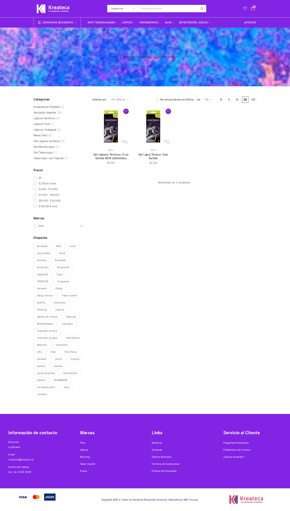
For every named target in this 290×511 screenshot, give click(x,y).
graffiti (41, 302)
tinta (66, 387)
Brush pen (43, 267)
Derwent (42, 288)
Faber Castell (69, 295)
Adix (61, 226)
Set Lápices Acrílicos (49, 141)
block (62, 253)
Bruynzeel (63, 267)
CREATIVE (43, 281)
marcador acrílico (47, 330)
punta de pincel (46, 373)
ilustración (60, 302)
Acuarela (42, 246)
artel (72, 246)
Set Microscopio (46, 146)
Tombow (42, 394)
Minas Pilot (43, 135)
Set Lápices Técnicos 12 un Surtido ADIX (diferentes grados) (111, 158)
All (40, 177)
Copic (60, 274)
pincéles (42, 359)
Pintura (75, 359)
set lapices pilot (46, 387)
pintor (58, 359)
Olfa (39, 352)
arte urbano (44, 253)
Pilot (53, 352)
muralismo (62, 345)
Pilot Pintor (71, 352)
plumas (58, 366)
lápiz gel (71, 316)
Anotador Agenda (48, 112)
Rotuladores (70, 373)
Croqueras (63, 281)
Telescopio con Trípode (51, 158)
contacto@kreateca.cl (21, 459)
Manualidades (45, 323)
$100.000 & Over (48, 206)
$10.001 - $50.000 (49, 195)
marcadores (73, 338)
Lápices (60, 309)
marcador (67, 323)
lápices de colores (47, 316)
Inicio (114, 57)
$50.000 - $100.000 (50, 200)
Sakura (41, 380)
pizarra (41, 366)
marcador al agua (47, 338)
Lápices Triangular (47, 129)
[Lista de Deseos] (245, 8)
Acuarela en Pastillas (49, 106)
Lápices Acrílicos (47, 118)
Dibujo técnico (45, 295)
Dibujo (59, 288)
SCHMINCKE (61, 380)
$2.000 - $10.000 (48, 189)
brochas (41, 260)
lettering (42, 309)
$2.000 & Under (47, 183)
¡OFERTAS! (250, 22)
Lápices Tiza (44, 124)
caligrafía (42, 274)
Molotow (42, 345)
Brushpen (60, 260)
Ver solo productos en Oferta (177, 99)
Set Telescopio (45, 152)
